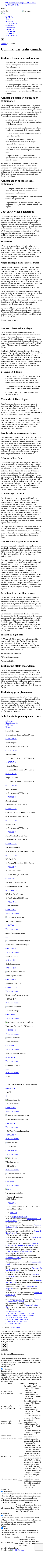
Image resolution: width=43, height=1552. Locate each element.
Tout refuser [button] (30, 1339)
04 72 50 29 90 (11, 855)
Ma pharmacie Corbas (19, 1217)
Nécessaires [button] (5, 1367)
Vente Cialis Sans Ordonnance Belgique (20, 1313)
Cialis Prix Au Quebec (14, 1323)
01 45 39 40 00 (11, 1150)
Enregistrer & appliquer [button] (9, 1548)
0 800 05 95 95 (11, 1135)
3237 (7, 1069)
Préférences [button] (5, 1489)
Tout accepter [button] (21, 1339)
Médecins (9, 725)
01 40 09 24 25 (11, 1030)
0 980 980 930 (11, 910)
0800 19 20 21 (11, 948)
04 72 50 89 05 (11, 739)
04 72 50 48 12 (11, 879)
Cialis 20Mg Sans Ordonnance (17, 1319)
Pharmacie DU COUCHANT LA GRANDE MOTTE (23, 1244)
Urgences (9, 727)
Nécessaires (8, 1369)
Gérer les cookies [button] (7, 1339)
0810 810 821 (11, 960)
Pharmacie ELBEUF (13, 1258)
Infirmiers (9, 721)
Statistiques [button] (5, 1513)
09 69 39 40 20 (11, 925)
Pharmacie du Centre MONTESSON (23, 1300)
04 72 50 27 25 (11, 809)
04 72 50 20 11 (11, 1203)
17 (6, 1080)
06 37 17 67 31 (11, 762)
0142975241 (10, 1046)
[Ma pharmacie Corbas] (3, 13)
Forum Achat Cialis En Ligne (16, 1317)
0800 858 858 (11, 968)
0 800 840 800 (11, 1108)
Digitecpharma (15, 1327)
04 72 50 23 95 (11, 797)
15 (6, 1096)
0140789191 (10, 1181)
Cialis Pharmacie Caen (14, 1311)
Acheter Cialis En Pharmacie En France (20, 1315)
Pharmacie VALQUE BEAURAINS (19, 1252)
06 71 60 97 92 (11, 774)
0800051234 (10, 1014)
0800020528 (10, 1088)
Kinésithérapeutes (12, 723)
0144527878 (10, 1123)
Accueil (4, 44)
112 (7, 937)
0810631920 (10, 1057)
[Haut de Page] (2, 39)
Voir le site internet (12, 913)
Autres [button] (3, 1526)
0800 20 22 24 (11, 979)
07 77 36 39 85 (11, 750)
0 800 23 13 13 (11, 987)
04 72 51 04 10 (11, 890)
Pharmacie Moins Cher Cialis (16, 1321)
